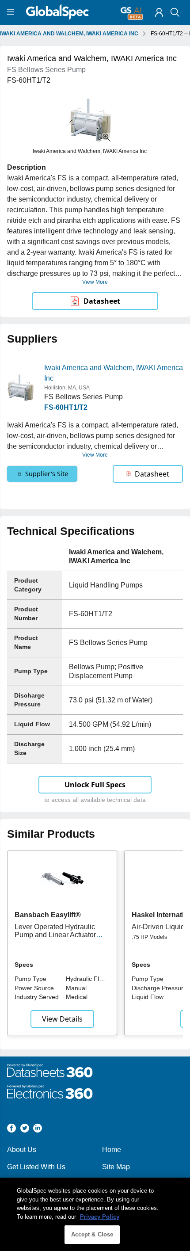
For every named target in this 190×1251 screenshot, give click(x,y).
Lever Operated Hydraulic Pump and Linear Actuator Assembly (55, 935)
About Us (21, 1149)
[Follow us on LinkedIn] (37, 1130)
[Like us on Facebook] (11, 1130)
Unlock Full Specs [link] (95, 785)
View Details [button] (62, 1019)
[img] (159, 12)
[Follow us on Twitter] (24, 1130)
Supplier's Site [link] (46, 473)
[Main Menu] (12, 12)
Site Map (116, 1167)
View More (95, 282)
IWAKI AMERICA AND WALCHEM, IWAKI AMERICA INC (69, 34)
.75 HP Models (149, 937)
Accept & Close (92, 1234)
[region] (95, 1214)
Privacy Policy (99, 1216)
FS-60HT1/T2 (65, 407)
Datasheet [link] (102, 301)
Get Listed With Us (36, 1167)
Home (111, 1149)
